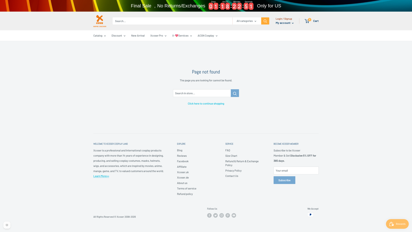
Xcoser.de (183, 177)
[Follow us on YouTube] (234, 215)
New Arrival (138, 35)
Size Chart (231, 155)
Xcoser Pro (156, 35)
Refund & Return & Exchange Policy (242, 163)
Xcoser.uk (183, 172)
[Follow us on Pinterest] (227, 215)
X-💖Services (180, 35)
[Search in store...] (235, 93)
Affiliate (182, 166)
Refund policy (185, 193)
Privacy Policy (233, 170)
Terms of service (186, 188)
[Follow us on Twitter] (215, 215)
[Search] (265, 20)
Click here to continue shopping (206, 103)
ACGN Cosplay (206, 35)
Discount (117, 35)
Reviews (182, 155)
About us (182, 182)
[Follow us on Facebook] (209, 215)
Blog (179, 150)
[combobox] (172, 20)
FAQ (227, 150)
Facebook (183, 161)
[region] (206, 6)
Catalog (97, 35)
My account (283, 22)
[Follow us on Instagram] (221, 215)
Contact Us (231, 175)
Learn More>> (101, 176)
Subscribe (284, 180)
